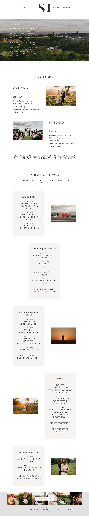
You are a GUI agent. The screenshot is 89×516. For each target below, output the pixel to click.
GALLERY (56, 8)
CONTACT (66, 8)
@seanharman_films (44, 498)
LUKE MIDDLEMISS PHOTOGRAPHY (48, 509)
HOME (23, 8)
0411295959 (47, 512)
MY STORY (32, 8)
